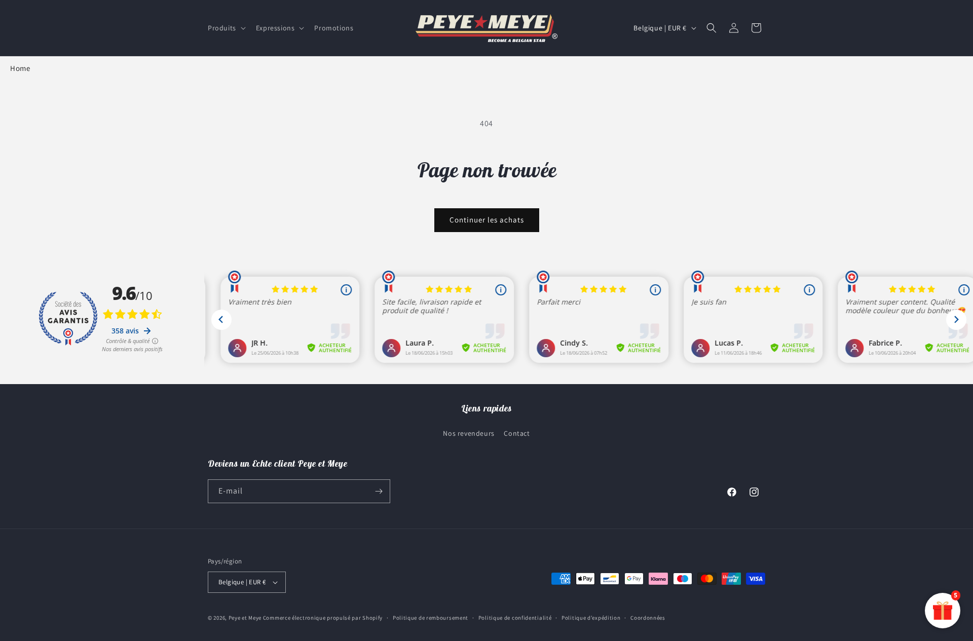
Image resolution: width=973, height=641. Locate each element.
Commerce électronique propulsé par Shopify (323, 617)
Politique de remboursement (430, 617)
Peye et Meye (245, 617)
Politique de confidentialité (515, 617)
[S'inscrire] (378, 491)
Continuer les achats (487, 219)
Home (20, 68)
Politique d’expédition (591, 617)
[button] (226, 28)
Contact (517, 433)
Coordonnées (647, 617)
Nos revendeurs (468, 433)
